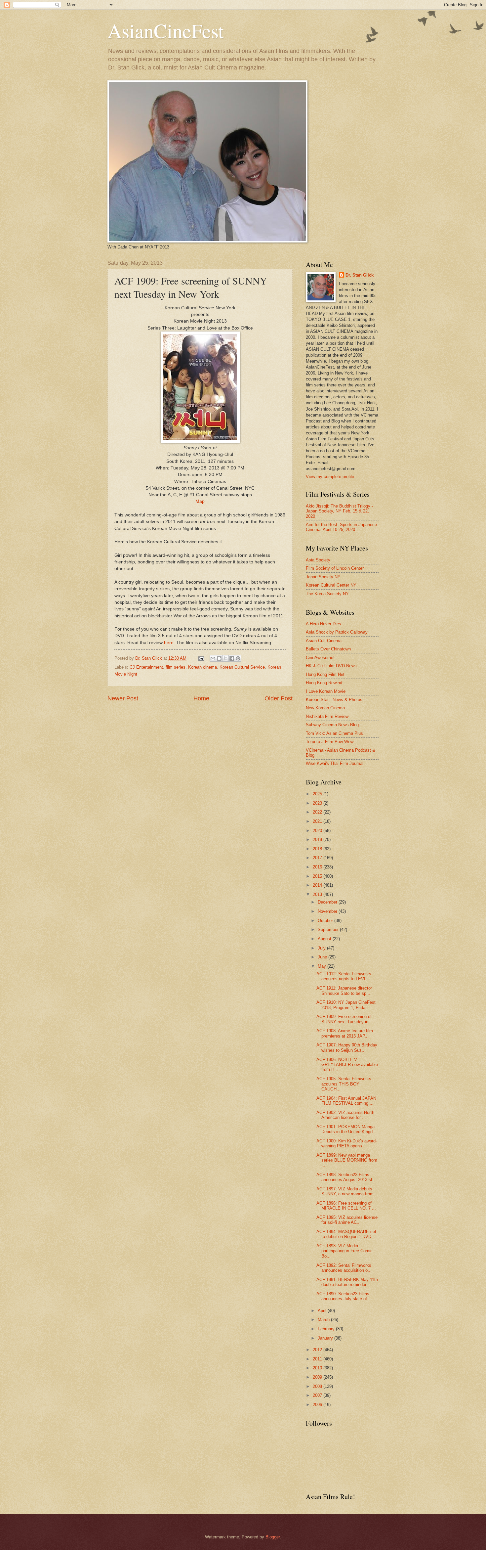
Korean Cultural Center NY (331, 585)
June (323, 956)
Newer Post (122, 698)
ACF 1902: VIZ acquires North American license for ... (345, 1115)
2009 (318, 1377)
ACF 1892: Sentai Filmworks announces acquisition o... (344, 1268)
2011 (318, 1358)
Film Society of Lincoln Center (335, 568)
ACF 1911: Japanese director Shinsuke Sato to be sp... (344, 991)
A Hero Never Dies (323, 623)
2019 (318, 839)
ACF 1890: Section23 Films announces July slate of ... (344, 1296)
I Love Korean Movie (325, 691)
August (325, 938)
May (322, 966)
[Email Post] (201, 658)
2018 (318, 848)
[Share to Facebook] (231, 658)
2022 (318, 812)
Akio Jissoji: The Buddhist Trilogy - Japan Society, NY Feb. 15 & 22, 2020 (339, 511)
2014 (318, 885)
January (326, 1338)
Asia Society (318, 559)
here (169, 642)
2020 (318, 830)
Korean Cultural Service (242, 667)
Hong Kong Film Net (325, 674)
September (329, 929)
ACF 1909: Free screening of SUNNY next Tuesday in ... (345, 1019)
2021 (318, 821)
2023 (318, 803)
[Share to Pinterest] (238, 658)
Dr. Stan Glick (359, 275)
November (328, 911)
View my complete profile (330, 476)
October (326, 920)
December (328, 902)
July (322, 948)
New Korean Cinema (325, 707)
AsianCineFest (165, 30)
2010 (318, 1367)
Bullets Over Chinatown (328, 648)
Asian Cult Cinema (324, 640)
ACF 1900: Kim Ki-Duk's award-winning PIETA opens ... (346, 1143)
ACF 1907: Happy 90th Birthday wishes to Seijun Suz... (346, 1047)
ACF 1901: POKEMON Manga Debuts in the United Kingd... (346, 1129)
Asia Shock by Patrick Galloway (337, 632)
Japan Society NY (323, 576)
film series (175, 667)
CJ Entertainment (146, 667)
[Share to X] (225, 658)
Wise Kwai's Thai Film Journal (334, 763)
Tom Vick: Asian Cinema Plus (334, 733)
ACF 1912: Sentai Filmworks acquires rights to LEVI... (343, 976)
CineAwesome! (320, 657)
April (323, 1310)
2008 (318, 1386)
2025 (318, 793)
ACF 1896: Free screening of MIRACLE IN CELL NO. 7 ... (346, 1206)
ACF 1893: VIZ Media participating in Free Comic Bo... (344, 1251)
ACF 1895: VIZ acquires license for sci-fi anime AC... (347, 1220)
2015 (318, 876)
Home (201, 698)
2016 (318, 866)
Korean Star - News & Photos (334, 699)
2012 (318, 1349)
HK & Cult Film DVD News (331, 665)
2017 (318, 857)
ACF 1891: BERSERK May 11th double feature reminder (347, 1282)
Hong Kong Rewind (324, 682)
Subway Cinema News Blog (332, 724)
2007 (318, 1395)
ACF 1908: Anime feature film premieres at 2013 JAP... (344, 1033)
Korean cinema (202, 667)
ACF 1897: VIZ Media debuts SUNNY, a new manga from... (347, 1191)
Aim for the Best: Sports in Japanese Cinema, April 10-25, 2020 (341, 527)
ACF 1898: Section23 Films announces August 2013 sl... (346, 1177)
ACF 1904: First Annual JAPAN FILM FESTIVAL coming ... (346, 1101)
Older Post (278, 698)
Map (200, 501)
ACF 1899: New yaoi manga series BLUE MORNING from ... (346, 1160)
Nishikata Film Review (327, 716)
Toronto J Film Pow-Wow (329, 741)
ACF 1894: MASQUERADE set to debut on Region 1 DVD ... (346, 1234)
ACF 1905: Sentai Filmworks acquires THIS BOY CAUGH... (343, 1083)
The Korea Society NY (327, 593)
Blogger (272, 1536)
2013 (318, 894)
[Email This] (213, 658)
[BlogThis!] (219, 658)
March (324, 1319)
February (327, 1328)
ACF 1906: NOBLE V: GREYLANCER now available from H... (347, 1064)
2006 (318, 1404)
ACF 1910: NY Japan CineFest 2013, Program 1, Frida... (346, 1005)
